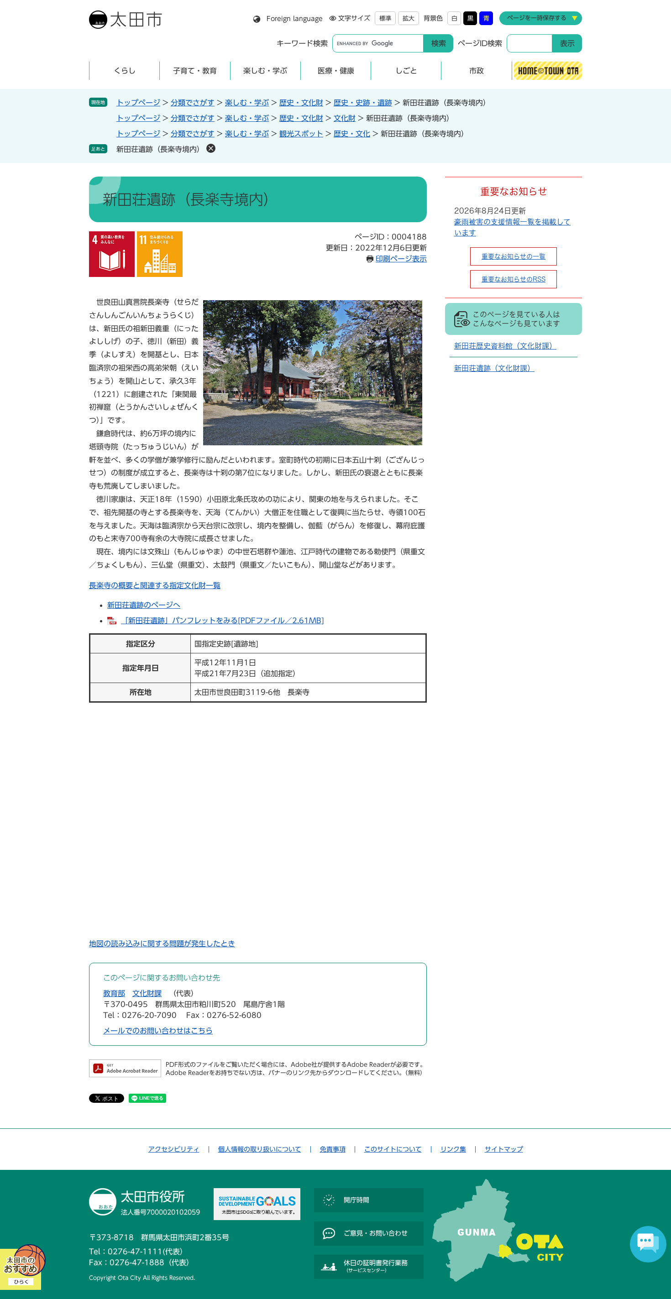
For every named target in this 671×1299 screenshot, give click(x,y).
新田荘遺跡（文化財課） (494, 368)
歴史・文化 (352, 133)
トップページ (138, 102)
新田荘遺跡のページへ (143, 605)
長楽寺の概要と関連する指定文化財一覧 (154, 585)
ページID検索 (480, 43)
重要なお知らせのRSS (513, 279)
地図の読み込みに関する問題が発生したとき (162, 943)
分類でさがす (193, 102)
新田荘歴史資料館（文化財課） (505, 346)
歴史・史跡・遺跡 (363, 102)
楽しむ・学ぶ (247, 102)
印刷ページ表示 (401, 258)
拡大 (408, 18)
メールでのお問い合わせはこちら (158, 1030)
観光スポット (301, 133)
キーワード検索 (302, 43)
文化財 (345, 118)
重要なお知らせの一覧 (513, 256)
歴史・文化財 (301, 102)
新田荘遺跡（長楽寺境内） (160, 149)
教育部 (114, 993)
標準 (385, 18)
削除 (210, 148)
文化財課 (147, 993)
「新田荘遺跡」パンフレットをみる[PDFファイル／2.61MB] (222, 620)
